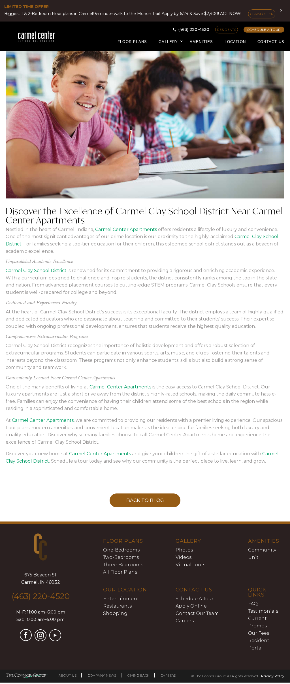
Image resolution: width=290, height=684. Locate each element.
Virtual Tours (190, 564)
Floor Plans (132, 42)
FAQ (253, 603)
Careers (185, 620)
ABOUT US (67, 675)
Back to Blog (145, 500)
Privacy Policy (272, 676)
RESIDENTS (226, 29)
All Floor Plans (120, 572)
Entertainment (121, 598)
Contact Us (270, 42)
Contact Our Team (197, 613)
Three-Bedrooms (123, 564)
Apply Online (191, 606)
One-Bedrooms (121, 550)
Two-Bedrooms (121, 557)
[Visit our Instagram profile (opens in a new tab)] (40, 639)
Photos (184, 550)
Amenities (201, 42)
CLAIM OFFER (262, 14)
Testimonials (263, 611)
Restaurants (117, 606)
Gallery (168, 42)
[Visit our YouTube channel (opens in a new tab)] (55, 639)
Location (235, 42)
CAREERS (168, 675)
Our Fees (258, 633)
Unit (253, 557)
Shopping (115, 613)
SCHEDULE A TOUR (264, 29)
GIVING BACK (138, 675)
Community (262, 550)
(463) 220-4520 (193, 29)
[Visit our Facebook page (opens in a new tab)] (26, 639)
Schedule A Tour (195, 598)
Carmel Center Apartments (126, 229)
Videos (183, 557)
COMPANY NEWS (102, 675)
